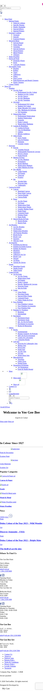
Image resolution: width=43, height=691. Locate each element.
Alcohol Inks (22, 181)
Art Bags (16, 260)
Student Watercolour (25, 118)
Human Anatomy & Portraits (28, 334)
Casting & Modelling (20, 126)
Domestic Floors (19, 61)
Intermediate (22, 314)
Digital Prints (22, 363)
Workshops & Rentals (20, 365)
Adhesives (17, 74)
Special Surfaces (19, 49)
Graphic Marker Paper (25, 209)
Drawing (12, 146)
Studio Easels (18, 268)
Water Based (17, 45)
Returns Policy (9, 660)
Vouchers (21, 359)
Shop (10, 371)
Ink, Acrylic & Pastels (25, 322)
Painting (12, 88)
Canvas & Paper (14, 187)
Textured (16, 35)
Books (15, 330)
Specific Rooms (18, 25)
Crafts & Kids (14, 272)
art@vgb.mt (4, 597)
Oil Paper (21, 203)
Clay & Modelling (24, 130)
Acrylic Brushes (18, 227)
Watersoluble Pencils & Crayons (29, 152)
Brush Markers (23, 163)
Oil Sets (20, 353)
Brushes (16, 68)
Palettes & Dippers (19, 249)
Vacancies (7, 668)
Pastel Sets (21, 349)
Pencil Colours (23, 154)
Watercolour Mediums (25, 124)
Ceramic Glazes (23, 144)
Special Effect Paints (25, 296)
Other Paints (17, 136)
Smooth (16, 37)
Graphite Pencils (23, 150)
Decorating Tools (15, 66)
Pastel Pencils (22, 156)
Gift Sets (16, 342)
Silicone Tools (18, 241)
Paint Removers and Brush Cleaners (25, 80)
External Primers (19, 39)
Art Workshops (23, 367)
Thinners (16, 55)
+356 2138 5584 (6, 599)
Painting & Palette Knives (22, 247)
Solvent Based (18, 43)
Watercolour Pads (24, 205)
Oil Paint (16, 102)
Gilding (20, 132)
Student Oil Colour (24, 106)
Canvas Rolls (22, 197)
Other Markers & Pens (25, 167)
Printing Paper (23, 215)
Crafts (15, 290)
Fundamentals (22, 332)
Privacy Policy (9, 664)
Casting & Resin (23, 128)
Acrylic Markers (23, 159)
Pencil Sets (21, 347)
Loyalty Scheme (10, 666)
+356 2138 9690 (6, 571)
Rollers (15, 70)
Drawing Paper (23, 286)
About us (7, 656)
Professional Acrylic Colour (27, 92)
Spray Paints (22, 138)
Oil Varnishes (22, 112)
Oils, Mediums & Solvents (27, 110)
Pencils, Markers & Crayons (27, 284)
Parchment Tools (23, 320)
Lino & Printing (23, 140)
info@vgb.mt (4, 569)
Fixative (20, 177)
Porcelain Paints (23, 294)
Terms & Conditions (11, 662)
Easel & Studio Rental (25, 369)
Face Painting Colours (25, 304)
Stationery (16, 252)
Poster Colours (23, 122)
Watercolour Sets (23, 355)
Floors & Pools (14, 59)
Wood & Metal (14, 41)
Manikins (16, 251)
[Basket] (1, 13)
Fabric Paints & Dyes (25, 300)
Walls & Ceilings (19, 23)
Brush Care (17, 237)
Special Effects (18, 29)
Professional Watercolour (26, 116)
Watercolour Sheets (24, 207)
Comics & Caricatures (25, 338)
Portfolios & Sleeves (20, 245)
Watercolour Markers (25, 165)
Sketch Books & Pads (20, 219)
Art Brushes (13, 225)
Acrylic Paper (22, 201)
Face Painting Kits (24, 308)
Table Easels (17, 270)
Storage (16, 258)
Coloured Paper (23, 213)
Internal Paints (14, 21)
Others (11, 328)
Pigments (21, 142)
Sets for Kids (22, 288)
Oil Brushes (17, 229)
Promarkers (22, 161)
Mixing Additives (24, 134)
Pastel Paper (22, 211)
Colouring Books (24, 340)
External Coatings (15, 33)
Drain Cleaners (18, 82)
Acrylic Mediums (24, 98)
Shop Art (7, 86)
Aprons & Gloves (19, 262)
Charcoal (21, 175)
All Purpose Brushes (20, 233)
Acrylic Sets (22, 351)
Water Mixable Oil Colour (27, 108)
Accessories (13, 243)
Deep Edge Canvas (24, 193)
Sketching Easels (19, 266)
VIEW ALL (4, 517)
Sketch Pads (22, 223)
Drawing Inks (22, 183)
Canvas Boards (23, 195)
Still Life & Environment (26, 336)
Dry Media (17, 169)
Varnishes (16, 47)
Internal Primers (18, 31)
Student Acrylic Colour (26, 94)
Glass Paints (22, 292)
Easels (11, 264)
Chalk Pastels (22, 171)
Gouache (21, 120)
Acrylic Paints (22, 276)
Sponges (16, 239)
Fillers (15, 76)
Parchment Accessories (26, 324)
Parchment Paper (23, 318)
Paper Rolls (22, 217)
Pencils (15, 148)
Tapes (15, 72)
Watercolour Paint (19, 114)
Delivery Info (9, 658)
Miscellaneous (18, 357)
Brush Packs (17, 235)
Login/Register (14, 394)
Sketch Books (22, 221)
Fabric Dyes (22, 361)
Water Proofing (14, 57)
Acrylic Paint (17, 90)
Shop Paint (8, 19)
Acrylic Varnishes (24, 100)
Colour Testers (14, 84)
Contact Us (13, 386)
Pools (15, 63)
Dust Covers (17, 78)
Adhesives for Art (19, 254)
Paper (15, 199)
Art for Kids (17, 274)
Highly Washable (19, 27)
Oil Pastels (21, 173)
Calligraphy (22, 185)
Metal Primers (18, 53)
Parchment (17, 316)
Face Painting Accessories (27, 306)
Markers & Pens (18, 158)
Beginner (21, 312)
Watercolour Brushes (20, 231)
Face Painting (18, 302)
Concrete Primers (19, 65)
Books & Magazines (25, 326)
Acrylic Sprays (23, 96)
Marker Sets (22, 345)
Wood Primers (18, 51)
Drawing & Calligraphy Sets (27, 344)
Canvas (15, 189)
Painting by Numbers (20, 310)
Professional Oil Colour (26, 104)
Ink (14, 179)
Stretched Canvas (24, 191)
